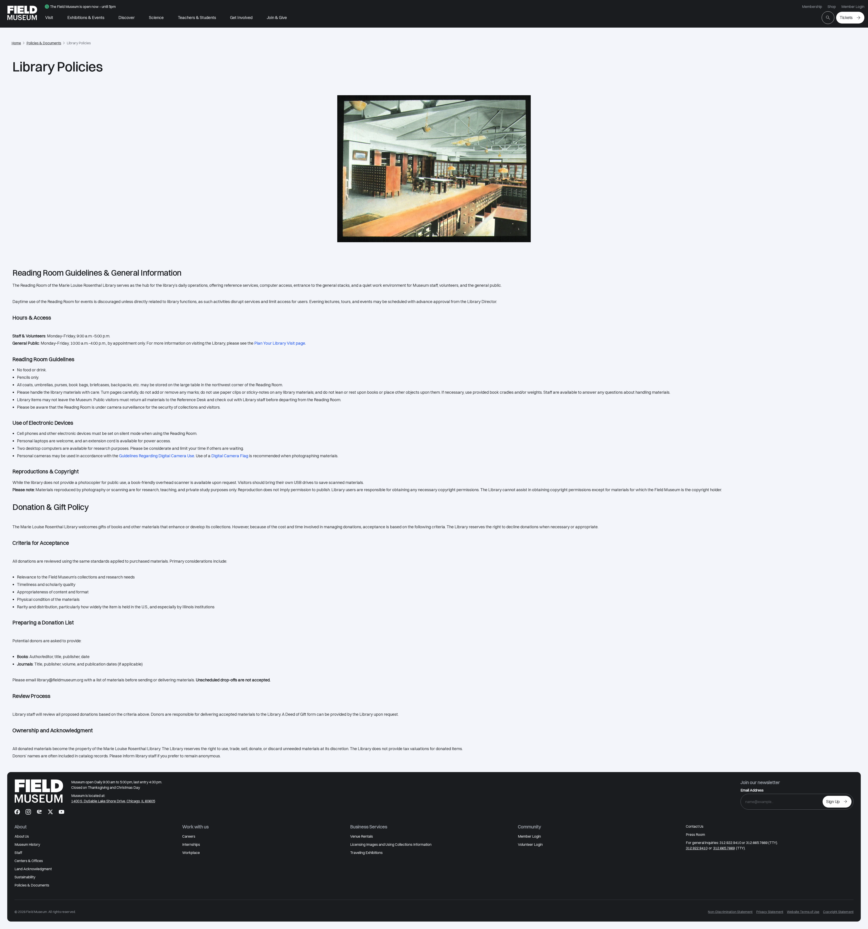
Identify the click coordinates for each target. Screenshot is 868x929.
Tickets (846, 17)
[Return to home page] (38, 791)
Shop (832, 6)
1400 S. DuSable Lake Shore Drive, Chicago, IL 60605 (113, 801)
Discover (126, 17)
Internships (191, 844)
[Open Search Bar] (828, 17)
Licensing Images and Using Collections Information (391, 844)
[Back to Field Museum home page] (22, 14)
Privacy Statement (769, 912)
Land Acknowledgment (33, 869)
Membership (812, 6)
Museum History (27, 844)
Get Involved (241, 17)
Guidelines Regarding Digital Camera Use (156, 455)
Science (156, 17)
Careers (188, 836)
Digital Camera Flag (229, 455)
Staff (18, 852)
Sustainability (24, 877)
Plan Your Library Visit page (279, 343)
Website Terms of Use (803, 912)
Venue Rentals (361, 836)
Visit (49, 17)
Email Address (752, 790)
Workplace (191, 852)
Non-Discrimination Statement (730, 912)
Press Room (695, 834)
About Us (21, 836)
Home (16, 43)
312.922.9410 (697, 848)
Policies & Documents (43, 43)
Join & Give (277, 17)
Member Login (852, 6)
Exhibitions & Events (85, 17)
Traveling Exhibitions (366, 852)
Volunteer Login (530, 844)
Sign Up (833, 801)
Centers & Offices (28, 860)
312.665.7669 (724, 848)
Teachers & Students (197, 17)
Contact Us (694, 826)
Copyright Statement (838, 912)
